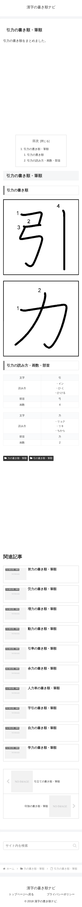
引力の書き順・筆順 (36, 149)
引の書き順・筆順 (42, 458)
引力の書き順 (35, 154)
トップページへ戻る (21, 894)
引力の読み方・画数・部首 (44, 160)
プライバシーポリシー (61, 894)
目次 (35, 141)
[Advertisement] (41, 89)
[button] (74, 845)
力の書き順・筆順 (17, 458)
